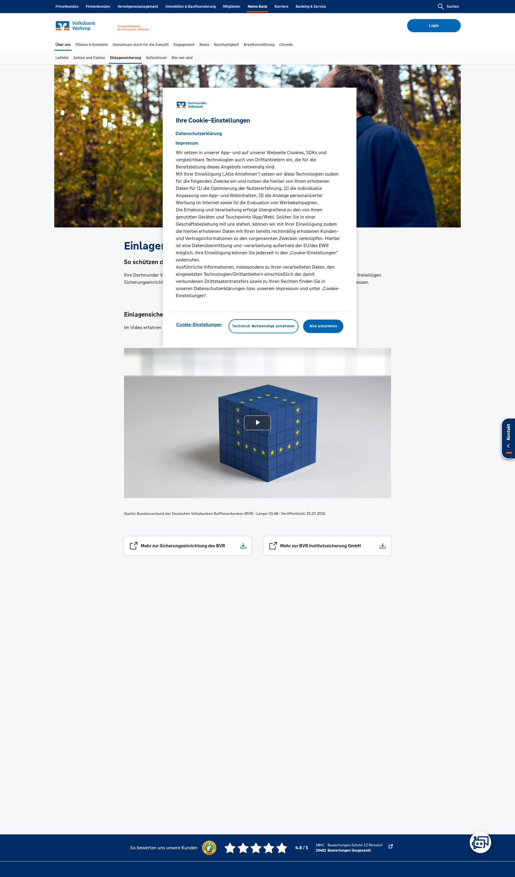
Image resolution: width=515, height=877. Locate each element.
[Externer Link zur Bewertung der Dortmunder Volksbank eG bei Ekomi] (390, 847)
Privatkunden (67, 6)
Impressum (187, 143)
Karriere (281, 6)
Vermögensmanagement (137, 6)
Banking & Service (311, 6)
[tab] (63, 45)
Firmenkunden (98, 6)
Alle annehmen (323, 326)
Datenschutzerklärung (199, 134)
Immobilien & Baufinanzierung (190, 6)
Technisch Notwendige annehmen (263, 326)
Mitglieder (232, 6)
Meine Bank (257, 6)
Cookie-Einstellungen (199, 325)
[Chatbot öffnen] (480, 842)
